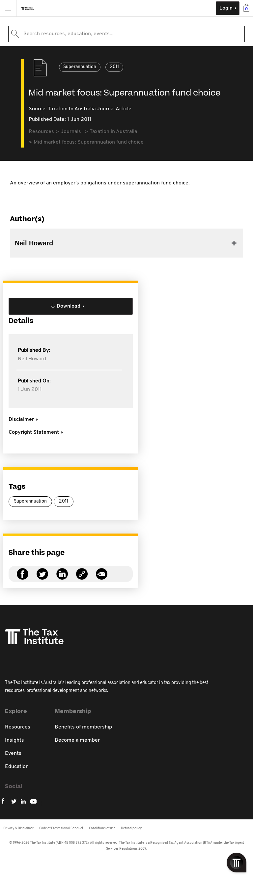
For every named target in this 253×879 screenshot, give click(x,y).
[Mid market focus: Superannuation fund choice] (82, 577)
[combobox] (126, 34)
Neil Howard (32, 359)
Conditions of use (102, 828)
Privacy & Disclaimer (18, 828)
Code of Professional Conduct (61, 828)
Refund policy (131, 828)
